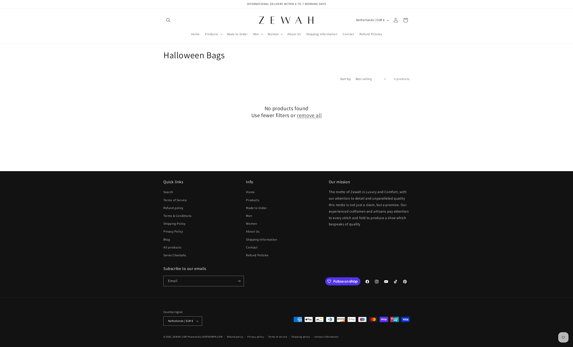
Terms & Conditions (177, 216)
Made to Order (256, 208)
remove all (309, 115)
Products (252, 200)
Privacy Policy (173, 231)
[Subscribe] (239, 281)
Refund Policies (257, 255)
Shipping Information (261, 239)
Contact (251, 247)
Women (251, 224)
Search (168, 192)
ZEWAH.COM (180, 336)
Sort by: (345, 79)
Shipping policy (300, 336)
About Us (252, 231)
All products (172, 247)
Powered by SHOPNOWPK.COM (205, 336)
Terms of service (277, 336)
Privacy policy (255, 336)
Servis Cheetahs (174, 255)
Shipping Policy (174, 224)
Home (250, 192)
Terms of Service (175, 200)
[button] (168, 20)
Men (249, 216)
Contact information (326, 336)
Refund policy (173, 208)
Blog (166, 239)
